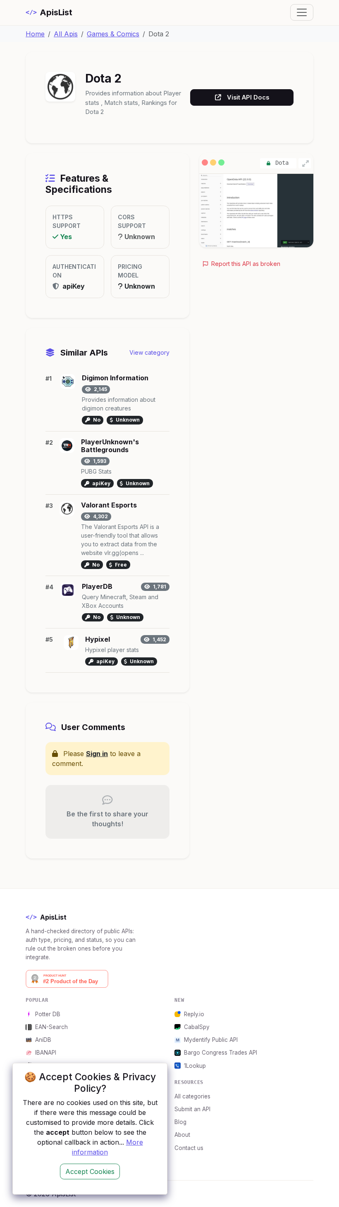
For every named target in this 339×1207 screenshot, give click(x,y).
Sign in (97, 753)
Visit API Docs (248, 97)
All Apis (66, 34)
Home (35, 34)
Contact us (188, 1148)
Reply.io (194, 1014)
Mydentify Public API (211, 1039)
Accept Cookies (90, 1171)
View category (149, 352)
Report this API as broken (245, 263)
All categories (192, 1096)
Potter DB (47, 1014)
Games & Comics (113, 34)
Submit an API (192, 1109)
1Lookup (195, 1065)
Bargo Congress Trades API (220, 1052)
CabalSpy (197, 1027)
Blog (180, 1122)
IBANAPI (45, 1052)
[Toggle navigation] (301, 12)
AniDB (43, 1039)
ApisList (49, 12)
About (182, 1134)
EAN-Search (51, 1027)
